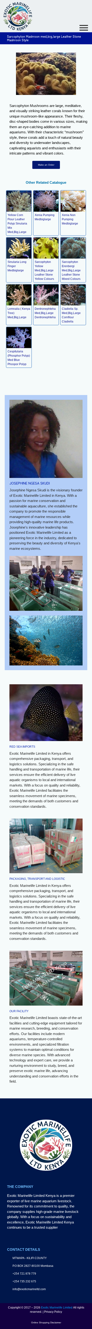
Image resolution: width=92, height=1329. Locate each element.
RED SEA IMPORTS (22, 746)
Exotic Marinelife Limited (56, 1307)
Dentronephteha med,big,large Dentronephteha (45, 313)
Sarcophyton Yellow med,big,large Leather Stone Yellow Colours (44, 270)
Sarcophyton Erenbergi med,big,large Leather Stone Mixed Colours (71, 270)
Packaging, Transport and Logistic (37, 879)
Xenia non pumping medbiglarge (70, 219)
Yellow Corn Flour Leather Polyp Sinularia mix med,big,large (17, 223)
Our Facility (19, 1011)
